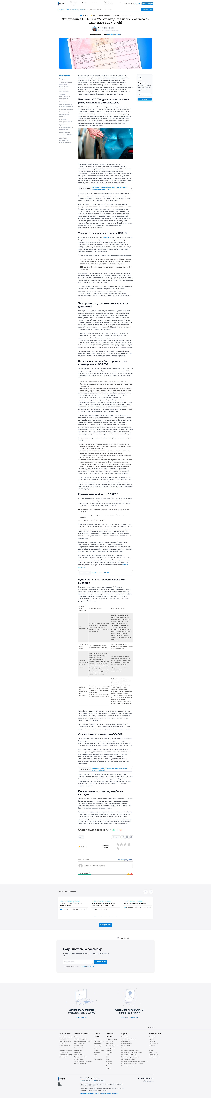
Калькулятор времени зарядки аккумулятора (134, 1061)
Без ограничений (64, 1039)
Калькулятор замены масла (129, 1054)
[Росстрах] (61, 1079)
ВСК (107, 1057)
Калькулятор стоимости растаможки (131, 1052)
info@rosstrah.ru (148, 1081)
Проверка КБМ (125, 1041)
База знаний (77, 1052)
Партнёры (152, 1041)
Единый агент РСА (79, 1054)
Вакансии (152, 1045)
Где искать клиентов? (80, 1057)
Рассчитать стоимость (129, 1017)
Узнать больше (81, 1017)
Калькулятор (125, 1036)
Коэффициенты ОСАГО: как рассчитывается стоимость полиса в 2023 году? (109, 769)
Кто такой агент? (79, 1059)
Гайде (107, 1054)
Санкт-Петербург (99, 1041)
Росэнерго (109, 1063)
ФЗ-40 (106, 237)
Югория (108, 1068)
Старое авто (63, 1057)
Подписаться (101, 962)
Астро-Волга (109, 1052)
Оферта (151, 1039)
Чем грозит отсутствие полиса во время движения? (66, 104)
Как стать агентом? (79, 1043)
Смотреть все (105, 925)
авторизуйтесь (126, 860)
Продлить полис (64, 1052)
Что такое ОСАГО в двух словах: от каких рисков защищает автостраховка (65, 86)
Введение (62, 79)
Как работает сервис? (80, 1039)
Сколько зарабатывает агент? (82, 1041)
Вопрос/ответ (78, 1050)
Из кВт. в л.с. (125, 1048)
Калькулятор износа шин (128, 1059)
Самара (96, 1054)
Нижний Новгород (99, 1050)
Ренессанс (109, 1061)
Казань (96, 1048)
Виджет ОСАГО (78, 1048)
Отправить (145, 99)
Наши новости (153, 1052)
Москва (96, 1039)
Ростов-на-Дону (98, 1059)
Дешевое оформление (66, 1036)
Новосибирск (97, 1043)
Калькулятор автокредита (128, 1065)
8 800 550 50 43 (128, 4)
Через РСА (63, 1043)
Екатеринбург (98, 1045)
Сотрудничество (153, 1043)
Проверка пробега (126, 1043)
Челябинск (97, 1052)
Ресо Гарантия (110, 1048)
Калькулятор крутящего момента (130, 1057)
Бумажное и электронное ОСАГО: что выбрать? (66, 127)
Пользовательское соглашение (109, 1093)
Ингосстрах (109, 1043)
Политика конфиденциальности (89, 1093)
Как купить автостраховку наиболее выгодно (65, 140)
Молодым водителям (66, 1050)
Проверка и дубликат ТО (128, 1039)
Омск (95, 1057)
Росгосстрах (109, 1041)
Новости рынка (153, 1054)
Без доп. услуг (64, 1048)
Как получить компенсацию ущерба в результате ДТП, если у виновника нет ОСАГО (109, 188)
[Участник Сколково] (61, 1088)
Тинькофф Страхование (112, 1045)
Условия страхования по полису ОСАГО (64, 96)
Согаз (107, 1059)
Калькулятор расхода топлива (130, 1050)
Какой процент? (78, 1045)
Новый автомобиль (65, 1045)
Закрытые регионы (65, 1041)
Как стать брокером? (80, 1063)
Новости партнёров (154, 1057)
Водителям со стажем (66, 1054)
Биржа (76, 1036)
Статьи (151, 1050)
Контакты (151, 1048)
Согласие (108, 1050)
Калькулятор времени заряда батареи (132, 1063)
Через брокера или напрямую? (83, 1061)
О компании (152, 1036)
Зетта (107, 1066)
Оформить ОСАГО (147, 9)
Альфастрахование (111, 1039)
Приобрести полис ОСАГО (100, 573)
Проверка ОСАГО (126, 1045)
